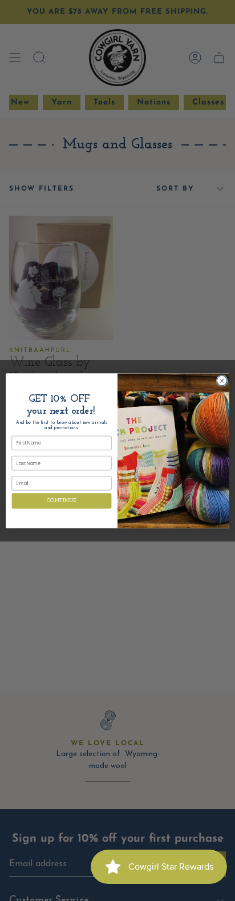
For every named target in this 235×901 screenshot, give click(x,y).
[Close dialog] (222, 380)
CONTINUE (61, 500)
